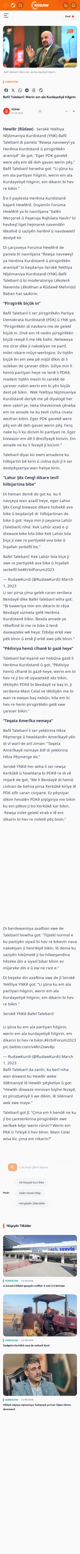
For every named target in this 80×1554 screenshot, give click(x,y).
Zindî (67, 16)
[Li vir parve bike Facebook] (6, 90)
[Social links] (5, 5)
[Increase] (74, 111)
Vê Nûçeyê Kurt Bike (31, 1182)
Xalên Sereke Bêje (30, 1193)
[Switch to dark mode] (65, 5)
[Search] (20, 5)
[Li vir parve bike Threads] (34, 90)
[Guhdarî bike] (40, 111)
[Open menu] (6, 16)
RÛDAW (15, 109)
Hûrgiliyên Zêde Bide (32, 1203)
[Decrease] (66, 111)
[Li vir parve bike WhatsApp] (20, 90)
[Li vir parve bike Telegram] (27, 90)
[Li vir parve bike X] (13, 90)
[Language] (13, 5)
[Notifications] (73, 5)
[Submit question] (12, 1167)
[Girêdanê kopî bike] (41, 90)
